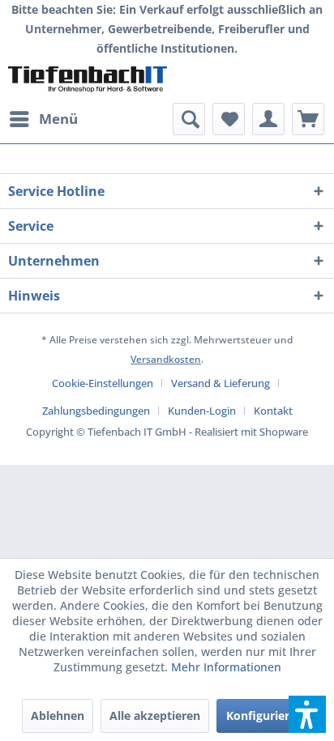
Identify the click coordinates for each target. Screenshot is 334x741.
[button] (307, 714)
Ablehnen (57, 715)
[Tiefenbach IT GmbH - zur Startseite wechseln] (87, 80)
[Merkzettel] (228, 119)
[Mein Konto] (268, 119)
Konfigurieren (264, 715)
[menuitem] (43, 119)
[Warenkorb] (308, 119)
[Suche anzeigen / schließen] (189, 119)
